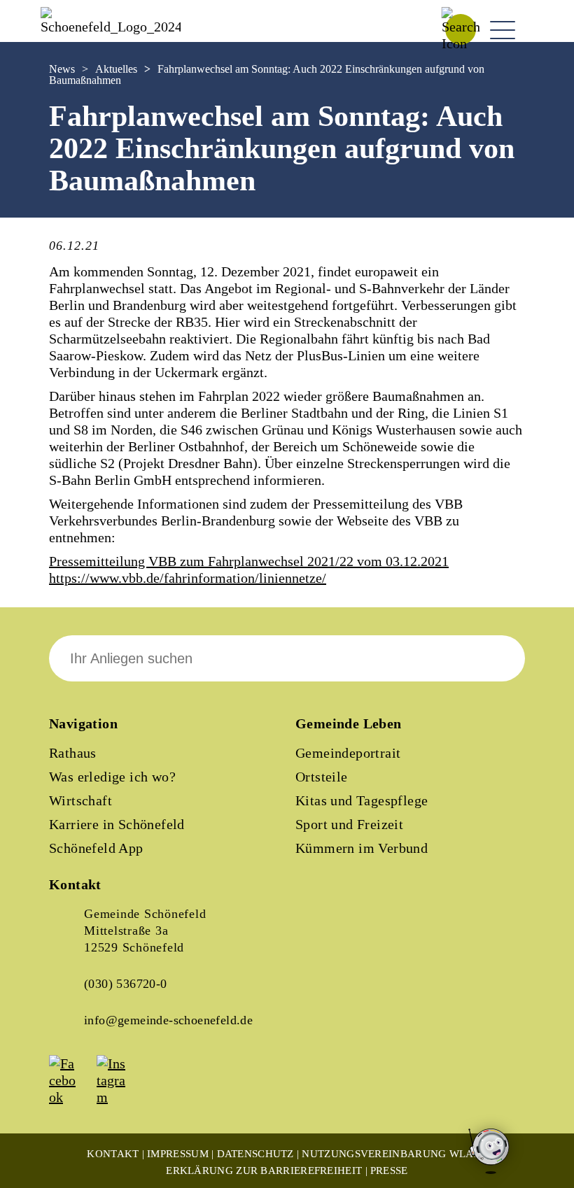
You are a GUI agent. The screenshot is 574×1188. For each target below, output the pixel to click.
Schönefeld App (96, 848)
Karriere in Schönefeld (117, 824)
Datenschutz (255, 1153)
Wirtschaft (80, 800)
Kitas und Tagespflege (361, 800)
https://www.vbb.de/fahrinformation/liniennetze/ (187, 578)
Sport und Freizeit (349, 824)
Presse (389, 1170)
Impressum (178, 1153)
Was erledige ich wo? (112, 776)
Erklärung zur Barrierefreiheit (264, 1170)
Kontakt (113, 1153)
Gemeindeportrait (347, 753)
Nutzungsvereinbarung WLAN (392, 1153)
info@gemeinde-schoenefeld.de (168, 1020)
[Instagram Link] (119, 1097)
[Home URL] (111, 26)
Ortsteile (321, 776)
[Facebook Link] (71, 1097)
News (62, 69)
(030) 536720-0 (125, 984)
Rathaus (73, 753)
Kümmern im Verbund (361, 848)
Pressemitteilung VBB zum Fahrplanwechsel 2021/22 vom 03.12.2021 (249, 561)
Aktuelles (116, 69)
